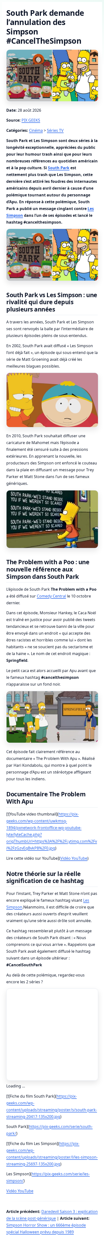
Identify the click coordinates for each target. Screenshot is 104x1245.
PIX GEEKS (31, 120)
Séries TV (55, 130)
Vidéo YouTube (73, 858)
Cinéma (36, 130)
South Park (58, 167)
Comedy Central (51, 596)
